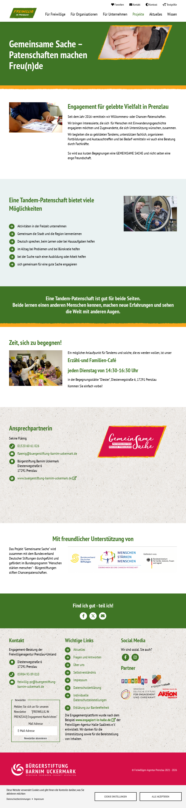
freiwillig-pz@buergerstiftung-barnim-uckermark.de (36, 684)
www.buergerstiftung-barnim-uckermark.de (44, 478)
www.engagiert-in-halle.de (93, 720)
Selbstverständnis (84, 672)
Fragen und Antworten (87, 657)
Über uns (78, 664)
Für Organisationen (84, 14)
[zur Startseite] (23, 14)
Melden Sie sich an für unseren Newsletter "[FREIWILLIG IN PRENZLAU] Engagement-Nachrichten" (35, 711)
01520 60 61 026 (28, 446)
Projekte (138, 14)
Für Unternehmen (115, 14)
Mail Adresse (36, 724)
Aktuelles (155, 14)
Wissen (172, 14)
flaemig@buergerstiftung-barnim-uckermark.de (47, 453)
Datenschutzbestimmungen (19, 799)
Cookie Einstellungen (115, 796)
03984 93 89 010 (28, 674)
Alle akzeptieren (160, 796)
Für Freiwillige (55, 14)
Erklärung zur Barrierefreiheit (91, 707)
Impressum (39, 799)
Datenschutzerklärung (87, 687)
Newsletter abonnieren (35, 738)
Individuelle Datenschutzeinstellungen (90, 697)
